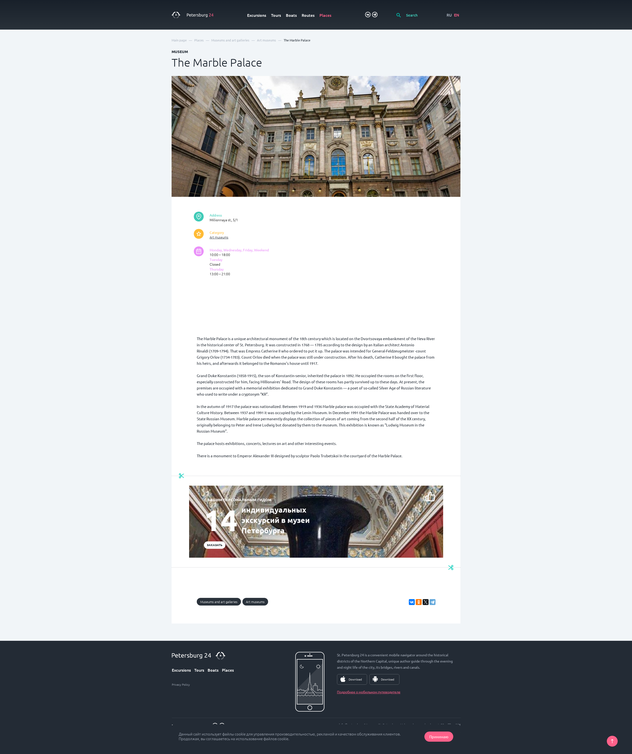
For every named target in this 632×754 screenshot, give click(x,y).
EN (456, 15)
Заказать (214, 545)
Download (355, 679)
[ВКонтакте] (412, 602)
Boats (291, 15)
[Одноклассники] (419, 602)
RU (449, 15)
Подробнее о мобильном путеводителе (368, 692)
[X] (426, 602)
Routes (308, 15)
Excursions (256, 15)
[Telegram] (432, 602)
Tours (276, 15)
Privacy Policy (181, 684)
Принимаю (438, 736)
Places (325, 15)
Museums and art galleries (218, 601)
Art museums (219, 237)
